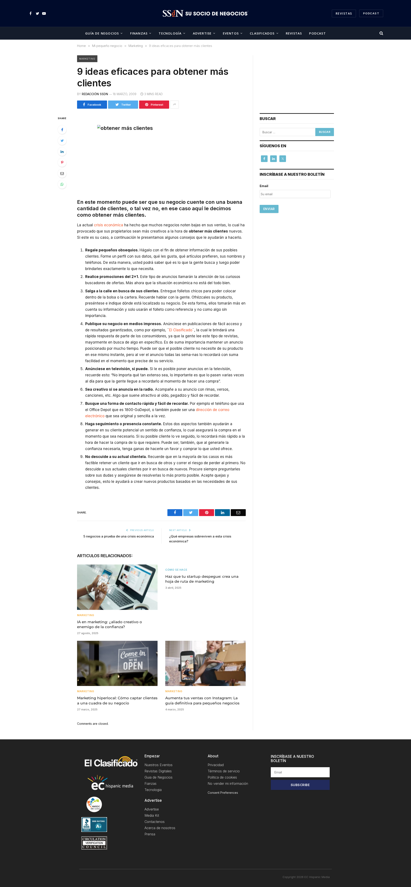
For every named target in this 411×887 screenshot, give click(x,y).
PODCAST (371, 13)
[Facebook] (62, 129)
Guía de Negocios (102, 33)
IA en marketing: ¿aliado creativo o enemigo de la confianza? (109, 624)
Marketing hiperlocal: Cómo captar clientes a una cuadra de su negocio (117, 700)
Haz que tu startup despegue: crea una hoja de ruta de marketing (201, 579)
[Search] (381, 33)
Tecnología (170, 33)
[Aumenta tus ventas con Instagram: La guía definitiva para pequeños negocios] (205, 663)
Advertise (202, 33)
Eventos (231, 33)
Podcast (317, 33)
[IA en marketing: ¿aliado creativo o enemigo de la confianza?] (117, 587)
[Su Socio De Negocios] (205, 13)
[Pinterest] (62, 162)
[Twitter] (62, 140)
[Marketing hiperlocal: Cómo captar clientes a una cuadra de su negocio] (117, 663)
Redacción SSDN (95, 94)
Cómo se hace (176, 569)
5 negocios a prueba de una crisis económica (118, 536)
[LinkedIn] (62, 151)
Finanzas (139, 33)
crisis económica (108, 225)
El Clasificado (180, 330)
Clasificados (262, 33)
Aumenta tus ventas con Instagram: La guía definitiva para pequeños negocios (202, 700)
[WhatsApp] (62, 184)
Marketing (87, 58)
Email (264, 186)
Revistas (344, 13)
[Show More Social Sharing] (174, 105)
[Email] (62, 173)
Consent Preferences (223, 792)
